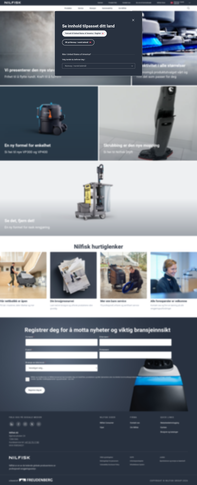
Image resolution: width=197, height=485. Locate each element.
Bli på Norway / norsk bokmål (76, 42)
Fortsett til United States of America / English (83, 33)
